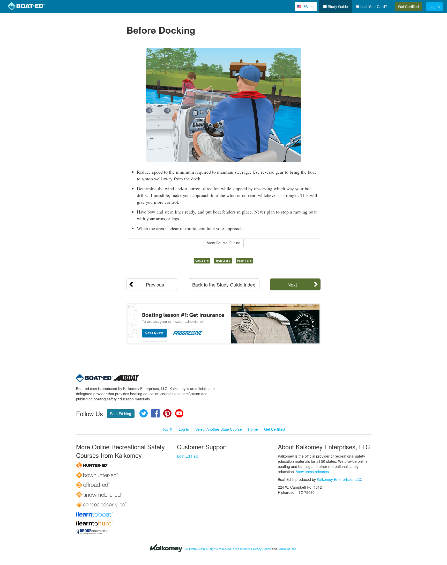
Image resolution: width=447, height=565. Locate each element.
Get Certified (408, 6)
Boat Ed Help (187, 456)
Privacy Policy (261, 549)
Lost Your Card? (373, 6)
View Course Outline (223, 242)
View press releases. (313, 471)
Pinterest (167, 413)
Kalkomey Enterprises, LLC (339, 479)
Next (292, 284)
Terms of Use (287, 549)
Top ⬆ (167, 429)
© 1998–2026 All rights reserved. (208, 549)
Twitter (143, 413)
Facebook (155, 413)
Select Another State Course (218, 429)
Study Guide (337, 6)
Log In (434, 6)
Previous (155, 284)
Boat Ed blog (120, 413)
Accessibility (241, 549)
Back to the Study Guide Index (223, 284)
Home (253, 429)
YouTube (179, 413)
